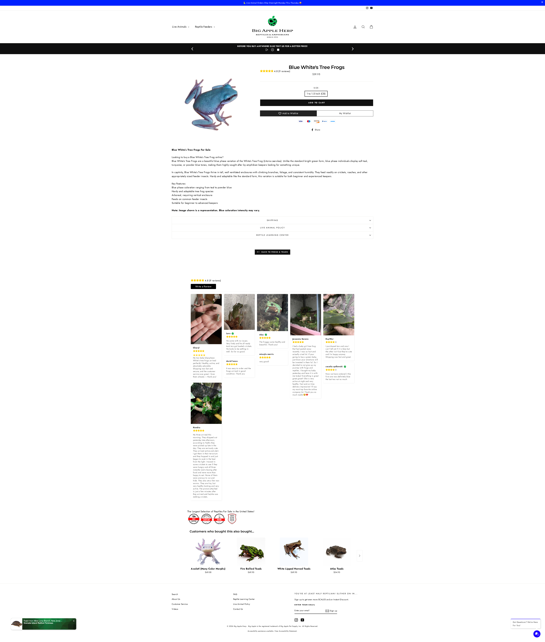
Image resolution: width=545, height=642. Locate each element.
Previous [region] (192, 48)
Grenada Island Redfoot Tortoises (38, 623)
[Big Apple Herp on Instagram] (296, 620)
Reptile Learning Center (272, 235)
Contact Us (238, 609)
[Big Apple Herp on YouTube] (302, 620)
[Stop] (278, 50)
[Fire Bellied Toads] (251, 552)
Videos (175, 609)
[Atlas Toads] (336, 552)
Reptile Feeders (204, 27)
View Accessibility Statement (285, 631)
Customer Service (180, 604)
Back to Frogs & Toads (274, 252)
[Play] (266, 50)
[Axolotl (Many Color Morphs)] (208, 552)
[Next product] (359, 555)
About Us (176, 599)
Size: (317, 87)
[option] (272, 46)
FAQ (235, 594)
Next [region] (353, 48)
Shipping (272, 220)
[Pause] (272, 50)
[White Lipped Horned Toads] (293, 552)
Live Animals (179, 27)
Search (175, 594)
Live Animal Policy (272, 227)
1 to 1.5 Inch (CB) (316, 93)
